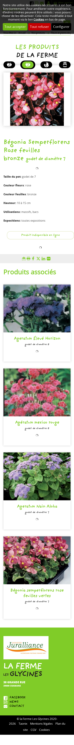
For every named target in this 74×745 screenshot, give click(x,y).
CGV (33, 730)
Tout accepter (15, 27)
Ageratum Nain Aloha (37, 507)
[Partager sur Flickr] (49, 259)
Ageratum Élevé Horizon (37, 339)
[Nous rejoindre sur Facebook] (37, 698)
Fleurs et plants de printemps (27, 65)
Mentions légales (41, 724)
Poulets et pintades (46, 65)
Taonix (23, 724)
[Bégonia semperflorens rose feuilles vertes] (37, 560)
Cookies (39, 19)
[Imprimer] (29, 259)
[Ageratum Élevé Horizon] (37, 308)
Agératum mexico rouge (37, 423)
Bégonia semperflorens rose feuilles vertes (37, 593)
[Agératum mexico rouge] (37, 392)
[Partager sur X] (39, 259)
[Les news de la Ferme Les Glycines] (37, 702)
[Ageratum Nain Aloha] (37, 476)
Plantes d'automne (9, 65)
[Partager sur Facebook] (33, 259)
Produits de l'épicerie (64, 65)
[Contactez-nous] (37, 706)
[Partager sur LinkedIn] (44, 259)
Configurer (61, 27)
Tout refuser (39, 27)
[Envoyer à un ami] (24, 259)
